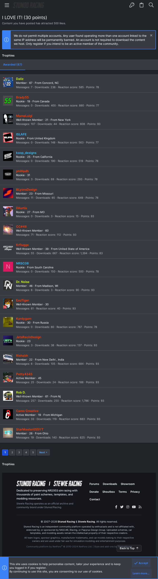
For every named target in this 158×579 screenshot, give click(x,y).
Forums (94, 484)
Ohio (45, 433)
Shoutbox (108, 491)
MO (42, 212)
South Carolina (44, 267)
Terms (122, 491)
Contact (94, 499)
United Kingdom (45, 138)
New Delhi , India (53, 359)
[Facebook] (116, 507)
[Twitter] (121, 507)
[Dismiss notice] (150, 36)
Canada (44, 101)
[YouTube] (134, 507)
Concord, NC (50, 82)
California (46, 156)
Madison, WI (50, 285)
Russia (44, 322)
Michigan (56, 414)
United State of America (73, 248)
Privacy (135, 491)
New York (64, 119)
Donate (94, 491)
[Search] (151, 5)
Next (42, 452)
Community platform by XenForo (59, 546)
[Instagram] (127, 507)
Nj (59, 396)
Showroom (128, 484)
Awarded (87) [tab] (12, 64)
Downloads (110, 484)
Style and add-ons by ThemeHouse (113, 546)
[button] (7, 5)
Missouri (47, 193)
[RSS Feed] (140, 507)
